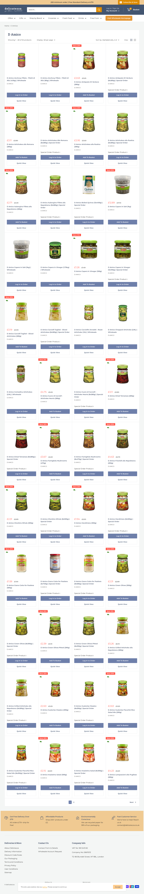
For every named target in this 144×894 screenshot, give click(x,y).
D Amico (10, 84)
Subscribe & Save (130, 2)
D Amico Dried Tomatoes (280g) (121, 396)
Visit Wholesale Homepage (118, 18)
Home (6, 26)
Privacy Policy (10, 865)
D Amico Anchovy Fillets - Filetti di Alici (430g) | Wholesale (21, 79)
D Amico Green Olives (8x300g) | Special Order (20, 645)
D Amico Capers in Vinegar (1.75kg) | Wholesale (55, 268)
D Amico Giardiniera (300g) (85, 523)
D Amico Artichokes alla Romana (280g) (20, 145)
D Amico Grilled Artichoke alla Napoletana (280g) (120, 649)
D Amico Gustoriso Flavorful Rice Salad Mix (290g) (121, 711)
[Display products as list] (135, 40)
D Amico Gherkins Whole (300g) (20, 523)
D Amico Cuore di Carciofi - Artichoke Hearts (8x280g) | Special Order (88, 394)
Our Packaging (10, 858)
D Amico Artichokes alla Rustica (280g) (87, 145)
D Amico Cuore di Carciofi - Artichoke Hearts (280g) (52, 397)
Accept (118, 887)
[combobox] (61, 9)
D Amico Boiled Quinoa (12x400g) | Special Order (88, 204)
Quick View (21, 101)
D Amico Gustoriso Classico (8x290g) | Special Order (85, 707)
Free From (94, 18)
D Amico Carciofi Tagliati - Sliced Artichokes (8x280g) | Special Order (55, 331)
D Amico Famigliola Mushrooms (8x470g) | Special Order (87, 458)
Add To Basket (89, 95)
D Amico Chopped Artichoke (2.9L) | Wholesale (122, 331)
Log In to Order (21, 95)
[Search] (99, 9)
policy (45, 887)
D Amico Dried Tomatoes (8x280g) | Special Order (21, 458)
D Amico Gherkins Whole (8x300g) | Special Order (55, 520)
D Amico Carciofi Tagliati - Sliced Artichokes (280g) (20, 335)
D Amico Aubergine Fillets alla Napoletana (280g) (19, 208)
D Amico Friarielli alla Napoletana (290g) (122, 462)
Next (132, 802)
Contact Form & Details (48, 848)
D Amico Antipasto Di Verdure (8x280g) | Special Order (120, 79)
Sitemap (8, 872)
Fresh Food (67, 18)
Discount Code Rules (13, 855)
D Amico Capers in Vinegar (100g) (88, 271)
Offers (10, 18)
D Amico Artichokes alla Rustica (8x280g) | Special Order (121, 141)
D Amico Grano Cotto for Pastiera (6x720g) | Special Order (54, 582)
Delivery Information (13, 851)
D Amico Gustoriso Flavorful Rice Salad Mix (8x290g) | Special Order (21, 772)
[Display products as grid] (131, 40)
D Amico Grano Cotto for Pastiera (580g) (20, 586)
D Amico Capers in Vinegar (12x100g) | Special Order (119, 268)
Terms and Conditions (13, 862)
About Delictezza (11, 848)
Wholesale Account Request (50, 851)
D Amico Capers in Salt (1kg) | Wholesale (19, 268)
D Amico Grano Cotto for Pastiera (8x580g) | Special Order (87, 582)
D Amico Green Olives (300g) (120, 585)
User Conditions (11, 869)
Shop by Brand (36, 18)
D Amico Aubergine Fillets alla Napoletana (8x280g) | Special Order (53, 205)
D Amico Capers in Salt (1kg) (119, 207)
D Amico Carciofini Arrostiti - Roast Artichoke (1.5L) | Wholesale (88, 331)
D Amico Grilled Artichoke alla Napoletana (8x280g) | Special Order (19, 708)
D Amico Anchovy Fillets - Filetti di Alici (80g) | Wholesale (55, 79)
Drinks (81, 18)
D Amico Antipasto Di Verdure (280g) (86, 83)
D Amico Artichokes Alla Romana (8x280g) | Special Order (54, 141)
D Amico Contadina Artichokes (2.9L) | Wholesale (19, 393)
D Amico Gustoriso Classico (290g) (54, 710)
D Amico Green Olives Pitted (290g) (55, 648)
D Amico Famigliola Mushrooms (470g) (54, 462)
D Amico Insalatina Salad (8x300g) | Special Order (88, 772)
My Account (112, 11)
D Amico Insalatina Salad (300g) (54, 775)
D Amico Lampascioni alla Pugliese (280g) (122, 776)
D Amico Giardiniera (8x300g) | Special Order (120, 520)
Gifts (21, 18)
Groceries (52, 18)
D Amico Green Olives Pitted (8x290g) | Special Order (86, 645)
